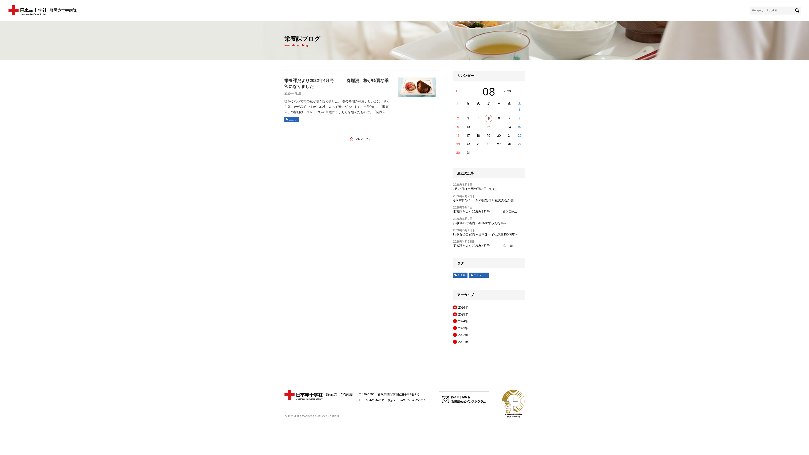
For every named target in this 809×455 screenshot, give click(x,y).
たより (461, 275)
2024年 (463, 321)
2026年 (463, 307)
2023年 (463, 328)
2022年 (463, 335)
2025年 (463, 314)
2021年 (463, 342)
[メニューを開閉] (455, 307)
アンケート (480, 275)
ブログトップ (363, 138)
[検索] (797, 11)
